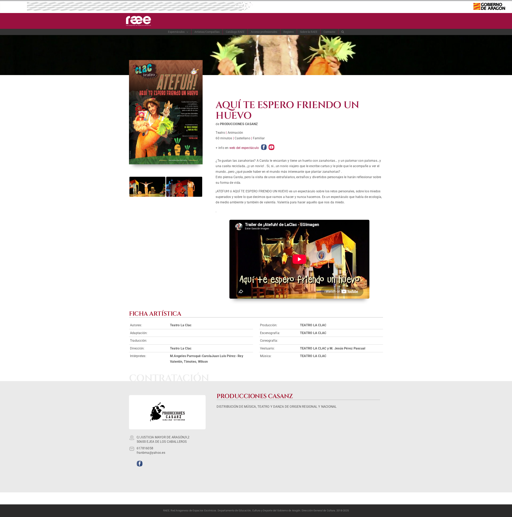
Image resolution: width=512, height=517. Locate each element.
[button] (342, 32)
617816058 (145, 448)
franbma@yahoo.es (151, 453)
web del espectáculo (244, 148)
